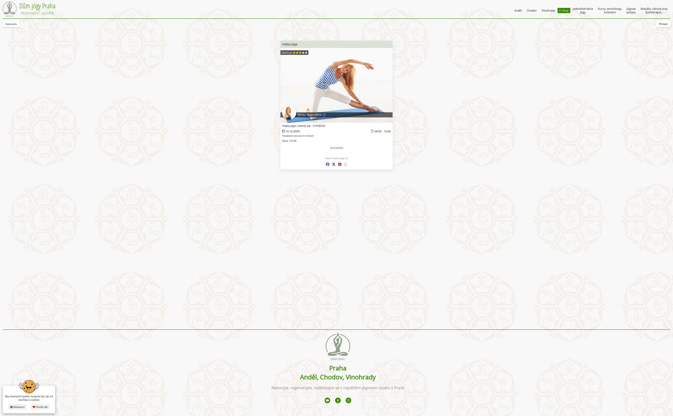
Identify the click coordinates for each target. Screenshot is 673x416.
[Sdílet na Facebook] (327, 164)
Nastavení (19, 407)
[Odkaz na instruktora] (324, 114)
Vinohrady (548, 10)
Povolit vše (41, 407)
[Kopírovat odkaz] (345, 164)
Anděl (518, 10)
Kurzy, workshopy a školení (610, 10)
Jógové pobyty (631, 10)
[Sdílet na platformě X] (333, 164)
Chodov (532, 10)
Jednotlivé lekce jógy (583, 10)
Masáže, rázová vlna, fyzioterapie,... (654, 10)
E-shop (564, 10)
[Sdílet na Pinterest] (339, 164)
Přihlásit (663, 24)
